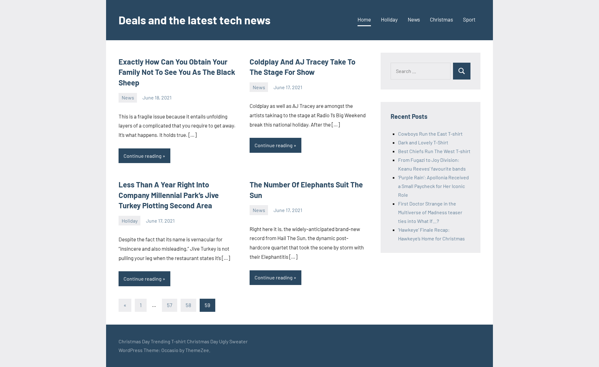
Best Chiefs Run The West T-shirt (434, 151)
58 (188, 305)
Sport (469, 19)
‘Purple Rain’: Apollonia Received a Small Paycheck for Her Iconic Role (433, 186)
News (414, 19)
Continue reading (143, 156)
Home (364, 19)
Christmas (441, 19)
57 (169, 305)
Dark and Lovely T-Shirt (423, 142)
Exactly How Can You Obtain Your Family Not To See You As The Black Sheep (177, 72)
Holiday (389, 19)
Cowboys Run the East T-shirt (430, 134)
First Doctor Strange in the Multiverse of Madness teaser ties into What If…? (430, 212)
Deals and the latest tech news (194, 20)
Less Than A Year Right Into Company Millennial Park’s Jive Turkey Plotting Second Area (169, 195)
